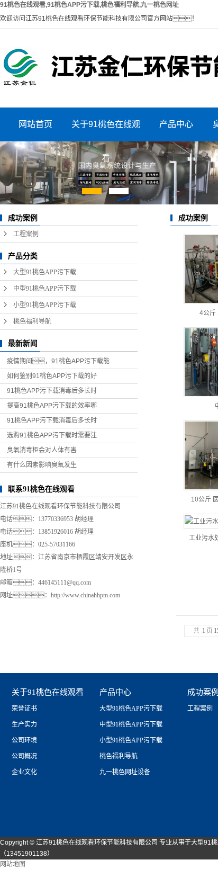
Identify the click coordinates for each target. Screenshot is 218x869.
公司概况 (24, 756)
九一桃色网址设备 (124, 772)
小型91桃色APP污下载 (44, 305)
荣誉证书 (24, 708)
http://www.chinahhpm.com (85, 595)
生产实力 (24, 724)
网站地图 (12, 864)
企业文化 (24, 772)
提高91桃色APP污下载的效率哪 (52, 405)
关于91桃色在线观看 (105, 130)
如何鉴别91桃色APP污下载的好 (52, 376)
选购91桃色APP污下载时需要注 (52, 435)
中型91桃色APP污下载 (44, 288)
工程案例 (26, 234)
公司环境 (24, 740)
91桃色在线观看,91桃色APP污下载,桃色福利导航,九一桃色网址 (89, 4)
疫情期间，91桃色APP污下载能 (58, 361)
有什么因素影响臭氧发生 (42, 465)
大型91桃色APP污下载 (44, 272)
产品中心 (176, 124)
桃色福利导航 (32, 321)
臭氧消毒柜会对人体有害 (42, 450)
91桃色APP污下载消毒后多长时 (52, 391)
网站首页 (35, 124)
